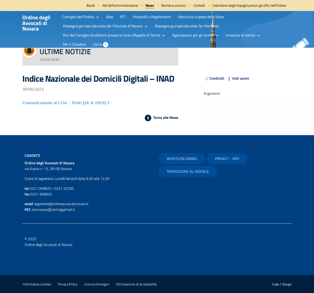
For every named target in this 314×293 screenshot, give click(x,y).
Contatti (199, 5)
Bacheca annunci (173, 5)
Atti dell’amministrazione (120, 5)
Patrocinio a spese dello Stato (201, 17)
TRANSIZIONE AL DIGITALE (188, 171)
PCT (123, 17)
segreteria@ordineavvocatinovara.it (61, 203)
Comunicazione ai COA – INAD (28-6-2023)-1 (65, 102)
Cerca (97, 44)
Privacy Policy (67, 284)
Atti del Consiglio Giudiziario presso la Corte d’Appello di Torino (111, 35)
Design (287, 284)
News (150, 5)
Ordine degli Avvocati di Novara (36, 23)
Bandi (90, 5)
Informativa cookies (37, 284)
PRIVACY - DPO (227, 158)
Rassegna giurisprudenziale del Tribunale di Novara (103, 26)
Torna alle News (165, 117)
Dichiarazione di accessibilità (136, 284)
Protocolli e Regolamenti (152, 17)
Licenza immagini (96, 284)
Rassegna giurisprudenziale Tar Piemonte (187, 26)
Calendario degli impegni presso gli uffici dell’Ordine (249, 5)
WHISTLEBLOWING (182, 158)
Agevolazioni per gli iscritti (193, 35)
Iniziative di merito (240, 35)
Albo (109, 17)
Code (275, 284)
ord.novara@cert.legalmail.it (53, 209)
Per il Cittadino (74, 44)
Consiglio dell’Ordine (78, 17)
